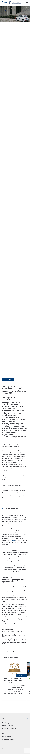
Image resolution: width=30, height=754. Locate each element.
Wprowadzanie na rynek (9, 734)
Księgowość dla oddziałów (9, 742)
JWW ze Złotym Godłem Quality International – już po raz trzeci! (13, 680)
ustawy (13, 540)
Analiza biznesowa (7, 731)
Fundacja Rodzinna (7, 725)
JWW (4, 748)
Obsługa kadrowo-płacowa (9, 728)
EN (23, 2)
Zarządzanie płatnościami (9, 739)
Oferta (4, 719)
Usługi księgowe (6, 723)
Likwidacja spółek (7, 736)
